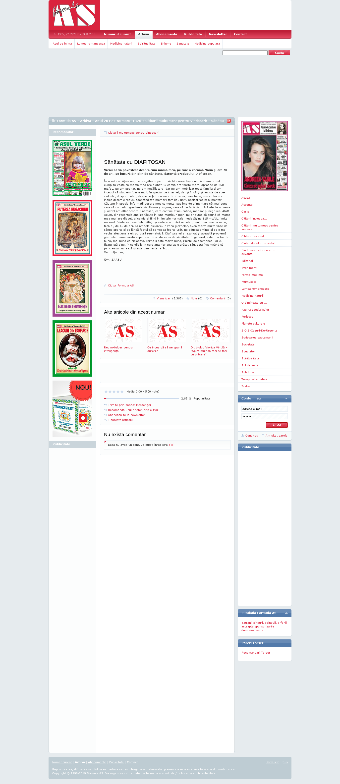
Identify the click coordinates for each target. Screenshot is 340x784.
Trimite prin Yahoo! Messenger (129, 404)
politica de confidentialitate (197, 773)
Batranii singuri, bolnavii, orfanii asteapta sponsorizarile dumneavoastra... (264, 626)
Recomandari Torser (255, 652)
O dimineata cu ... (254, 302)
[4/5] (118, 391)
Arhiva (143, 34)
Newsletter (218, 34)
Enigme (166, 43)
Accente (247, 204)
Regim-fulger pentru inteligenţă (118, 349)
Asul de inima (62, 43)
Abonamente (166, 34)
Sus (285, 762)
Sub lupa (247, 372)
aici (171, 444)
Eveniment (248, 267)
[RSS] (229, 121)
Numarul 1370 (129, 121)
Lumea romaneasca (91, 43)
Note (196, 298)
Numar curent (62, 762)
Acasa (245, 197)
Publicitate (193, 34)
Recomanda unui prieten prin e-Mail (133, 409)
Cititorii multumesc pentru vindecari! (176, 121)
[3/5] (114, 391)
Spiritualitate (147, 43)
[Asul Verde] (72, 170)
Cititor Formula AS (121, 285)
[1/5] (106, 391)
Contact (240, 34)
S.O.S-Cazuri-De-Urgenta (259, 330)
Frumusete (248, 281)
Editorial (247, 260)
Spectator (248, 351)
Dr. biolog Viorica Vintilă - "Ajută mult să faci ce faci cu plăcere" (209, 351)
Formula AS (66, 121)
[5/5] (122, 391)
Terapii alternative (254, 379)
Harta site (272, 762)
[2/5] (110, 391)
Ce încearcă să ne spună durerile (164, 349)
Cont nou (251, 435)
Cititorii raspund (252, 236)
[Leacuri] (72, 230)
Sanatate (182, 43)
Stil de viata (249, 365)
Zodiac (246, 386)
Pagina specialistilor (255, 309)
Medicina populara (207, 43)
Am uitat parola (276, 435)
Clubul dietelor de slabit (258, 243)
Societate (248, 344)
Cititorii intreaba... (254, 218)
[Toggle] (286, 398)
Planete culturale (253, 323)
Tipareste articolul (120, 419)
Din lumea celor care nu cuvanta (258, 251)
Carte (245, 211)
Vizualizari (170, 298)
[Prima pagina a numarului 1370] (264, 156)
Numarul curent (117, 34)
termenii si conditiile (160, 773)
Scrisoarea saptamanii (257, 337)
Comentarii (220, 298)
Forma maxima (252, 274)
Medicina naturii (121, 43)
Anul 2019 (104, 121)
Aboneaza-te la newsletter (126, 414)
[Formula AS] (74, 15)
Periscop (247, 316)
